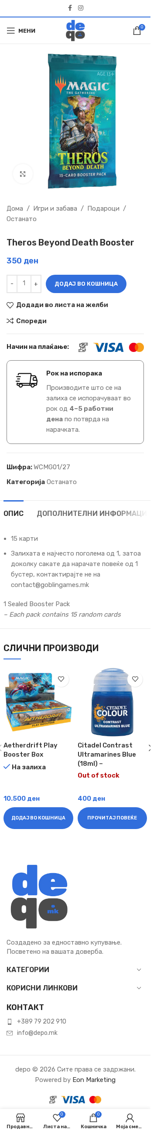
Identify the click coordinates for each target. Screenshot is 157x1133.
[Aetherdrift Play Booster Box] (38, 702)
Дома (15, 208)
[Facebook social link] (70, 8)
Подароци (103, 208)
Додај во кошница (86, 283)
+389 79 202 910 (41, 1021)
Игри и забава (55, 208)
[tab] (13, 512)
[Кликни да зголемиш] (23, 174)
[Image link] (39, 896)
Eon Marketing (94, 1080)
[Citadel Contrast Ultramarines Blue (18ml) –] (112, 702)
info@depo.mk (37, 1033)
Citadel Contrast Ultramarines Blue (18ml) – (107, 754)
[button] (38, 818)
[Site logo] (75, 30)
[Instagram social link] (80, 8)
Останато (22, 219)
